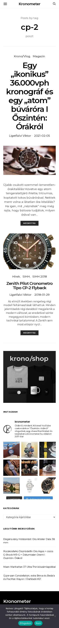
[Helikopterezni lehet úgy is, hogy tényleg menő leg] (47, 450)
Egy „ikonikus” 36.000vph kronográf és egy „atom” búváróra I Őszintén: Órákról (29, 96)
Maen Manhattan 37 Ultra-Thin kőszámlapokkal (29, 566)
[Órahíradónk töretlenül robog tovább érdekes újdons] (29, 468)
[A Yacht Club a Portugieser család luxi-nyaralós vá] (47, 485)
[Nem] (55, 616)
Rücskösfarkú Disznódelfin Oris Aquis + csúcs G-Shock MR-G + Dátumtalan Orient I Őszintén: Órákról (28, 555)
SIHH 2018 (39, 276)
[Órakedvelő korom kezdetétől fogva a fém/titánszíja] (11, 450)
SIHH (26, 276)
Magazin (39, 56)
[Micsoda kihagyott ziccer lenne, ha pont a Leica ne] (29, 450)
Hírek (16, 276)
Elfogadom (25, 623)
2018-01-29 (41, 294)
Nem (38, 623)
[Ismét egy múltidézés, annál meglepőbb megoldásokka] (47, 468)
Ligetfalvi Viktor (20, 135)
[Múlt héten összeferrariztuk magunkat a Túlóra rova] (11, 485)
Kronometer (29, 4)
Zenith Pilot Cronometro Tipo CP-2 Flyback (29, 285)
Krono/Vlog (22, 56)
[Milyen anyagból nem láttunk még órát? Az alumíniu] (29, 485)
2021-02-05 (42, 135)
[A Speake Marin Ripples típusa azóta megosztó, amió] (11, 468)
